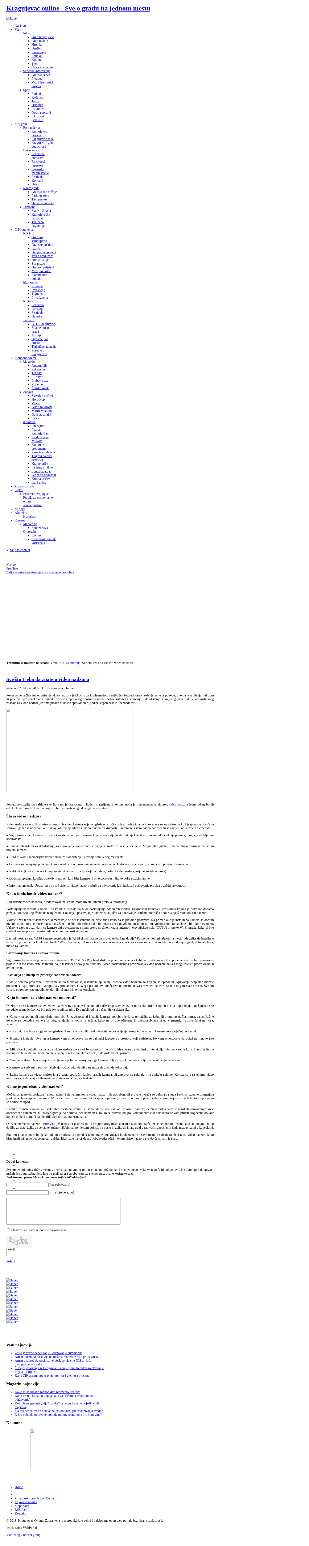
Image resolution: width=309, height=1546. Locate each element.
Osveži (11, 1250)
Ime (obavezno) (59, 1184)
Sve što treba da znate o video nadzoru (47, 679)
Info (61, 663)
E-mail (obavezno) (61, 1192)
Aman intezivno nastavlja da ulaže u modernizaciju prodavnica (56, 1357)
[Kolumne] (55, 1470)
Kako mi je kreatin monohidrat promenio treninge (47, 1392)
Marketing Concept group (23, 1535)
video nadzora (178, 804)
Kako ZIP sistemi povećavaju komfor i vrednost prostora (52, 1375)
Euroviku (49, 1124)
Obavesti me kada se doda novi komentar (38, 1230)
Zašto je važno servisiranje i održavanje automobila (48, 1353)
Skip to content (20, 550)
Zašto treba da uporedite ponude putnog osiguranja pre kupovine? (58, 1414)
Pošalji (10, 1261)
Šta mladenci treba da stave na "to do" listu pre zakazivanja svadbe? (59, 1411)
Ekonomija (73, 663)
